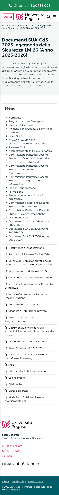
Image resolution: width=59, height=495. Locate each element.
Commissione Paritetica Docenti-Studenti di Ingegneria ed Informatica (29, 180)
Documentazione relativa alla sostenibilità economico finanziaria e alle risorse (29, 331)
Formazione (16, 191)
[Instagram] (29, 465)
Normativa (15, 117)
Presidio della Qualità (21, 125)
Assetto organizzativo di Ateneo (28, 341)
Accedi (8, 16)
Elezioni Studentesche (22, 187)
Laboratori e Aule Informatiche (27, 371)
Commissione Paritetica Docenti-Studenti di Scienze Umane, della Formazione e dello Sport (29, 158)
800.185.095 (40, 6)
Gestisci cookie (35, 481)
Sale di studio (17, 377)
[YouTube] (34, 465)
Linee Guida (16, 136)
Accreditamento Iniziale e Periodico (30, 150)
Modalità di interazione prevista (28, 310)
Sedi (10, 455)
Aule (11, 364)
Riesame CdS (17, 147)
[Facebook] (19, 465)
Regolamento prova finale (24, 304)
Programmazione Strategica (26, 121)
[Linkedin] (39, 465)
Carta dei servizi (18, 390)
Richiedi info (14, 445)
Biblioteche (15, 384)
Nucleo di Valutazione (22, 139)
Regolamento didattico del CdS (28, 271)
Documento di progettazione (26, 247)
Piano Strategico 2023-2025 (25, 348)
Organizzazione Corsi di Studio (27, 143)
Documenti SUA (18, 217)
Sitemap (15, 489)
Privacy (5, 481)
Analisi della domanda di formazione (31, 277)
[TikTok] (24, 465)
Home (5, 25)
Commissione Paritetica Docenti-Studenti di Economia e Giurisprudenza (29, 169)
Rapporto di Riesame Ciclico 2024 (29, 254)
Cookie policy (19, 481)
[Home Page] (30, 16)
